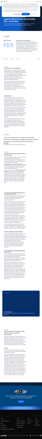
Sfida (6, 58)
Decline (34, 14)
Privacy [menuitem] (36, 423)
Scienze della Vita (8, 45)
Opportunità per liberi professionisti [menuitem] (7, 429)
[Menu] (40, 2)
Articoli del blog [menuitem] (20, 427)
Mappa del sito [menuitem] (38, 425)
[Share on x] (33, 435)
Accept (26, 14)
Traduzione (4, 45)
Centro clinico (12, 45)
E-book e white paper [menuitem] (21, 423)
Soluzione (12, 58)
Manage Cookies (25, 435)
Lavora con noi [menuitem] (3, 427)
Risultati (17, 58)
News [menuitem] (2, 423)
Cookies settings (17, 14)
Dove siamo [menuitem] (3, 425)
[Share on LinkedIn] (38, 435)
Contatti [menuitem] (28, 423)
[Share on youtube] (40, 435)
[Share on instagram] (35, 435)
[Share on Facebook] (30, 435)
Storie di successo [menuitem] (20, 425)
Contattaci (21, 401)
